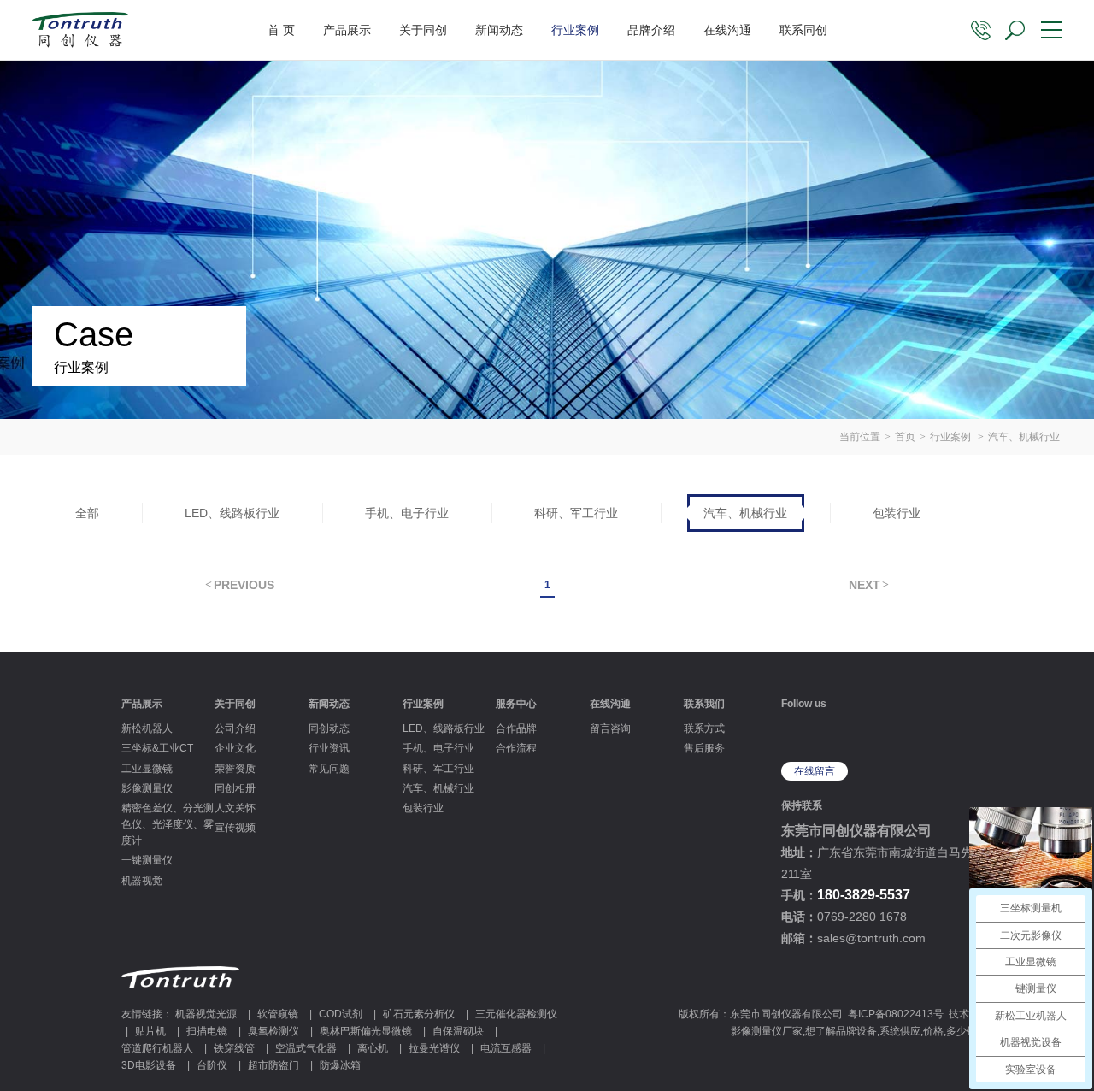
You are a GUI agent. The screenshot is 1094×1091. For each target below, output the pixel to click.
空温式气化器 (306, 1048)
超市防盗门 (273, 1065)
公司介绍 (235, 728)
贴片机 (150, 1031)
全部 (87, 513)
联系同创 (803, 30)
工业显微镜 (147, 769)
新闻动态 (499, 30)
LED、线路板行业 (232, 513)
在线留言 (814, 771)
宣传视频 (235, 828)
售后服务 (704, 748)
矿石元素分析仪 (419, 1014)
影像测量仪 (147, 788)
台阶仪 (212, 1065)
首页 (905, 437)
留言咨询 (610, 728)
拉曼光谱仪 (434, 1048)
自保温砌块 (458, 1031)
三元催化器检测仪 (516, 1014)
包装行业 (896, 513)
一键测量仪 (147, 860)
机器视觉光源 (206, 1014)
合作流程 (516, 748)
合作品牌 (516, 728)
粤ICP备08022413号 (896, 1014)
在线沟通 (727, 30)
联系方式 (704, 728)
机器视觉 (141, 881)
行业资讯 (329, 748)
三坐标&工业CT (157, 748)
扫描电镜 (206, 1031)
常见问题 (329, 769)
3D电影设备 (148, 1065)
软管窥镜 (277, 1014)
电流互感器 (506, 1048)
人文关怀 (235, 808)
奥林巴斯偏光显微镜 (366, 1031)
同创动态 (329, 728)
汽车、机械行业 (745, 513)
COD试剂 (340, 1014)
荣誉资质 (235, 769)
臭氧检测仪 (273, 1031)
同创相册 (235, 788)
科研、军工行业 (576, 513)
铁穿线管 (234, 1048)
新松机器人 (147, 728)
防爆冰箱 (340, 1065)
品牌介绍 (651, 30)
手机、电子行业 (407, 513)
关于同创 (423, 30)
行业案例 (575, 30)
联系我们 (704, 704)
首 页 (281, 30)
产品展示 (347, 30)
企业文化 (235, 748)
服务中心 (516, 704)
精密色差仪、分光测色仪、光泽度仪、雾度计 (167, 824)
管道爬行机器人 (157, 1048)
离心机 (372, 1048)
